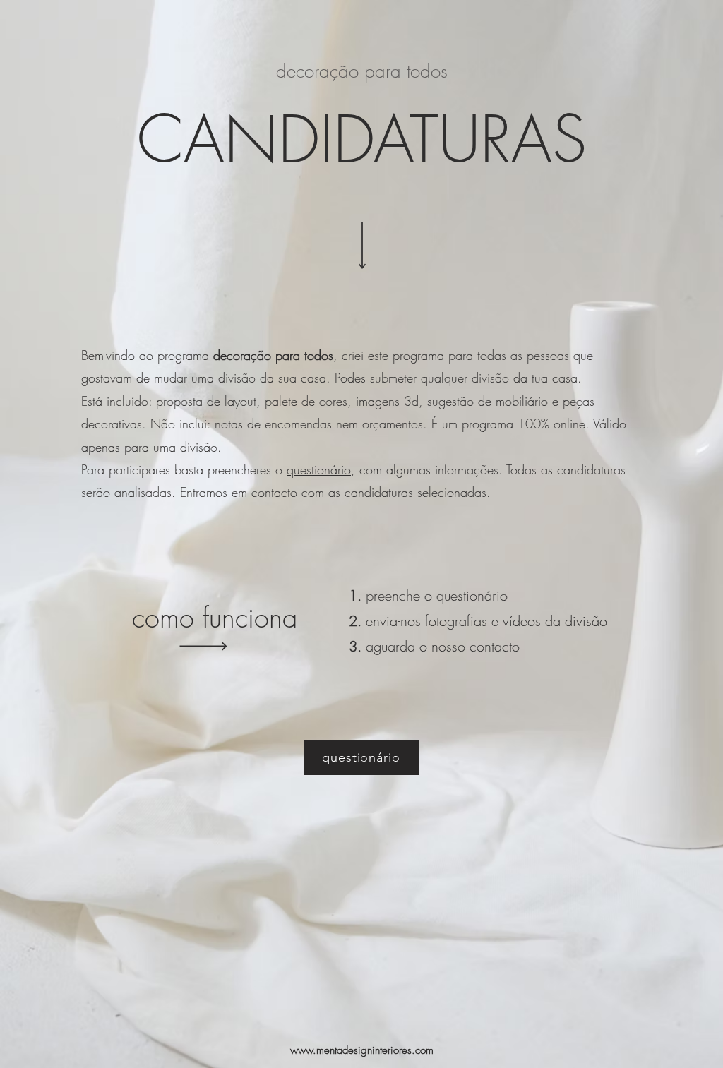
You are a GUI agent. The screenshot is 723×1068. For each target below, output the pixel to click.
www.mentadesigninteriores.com (362, 1050)
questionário (319, 469)
